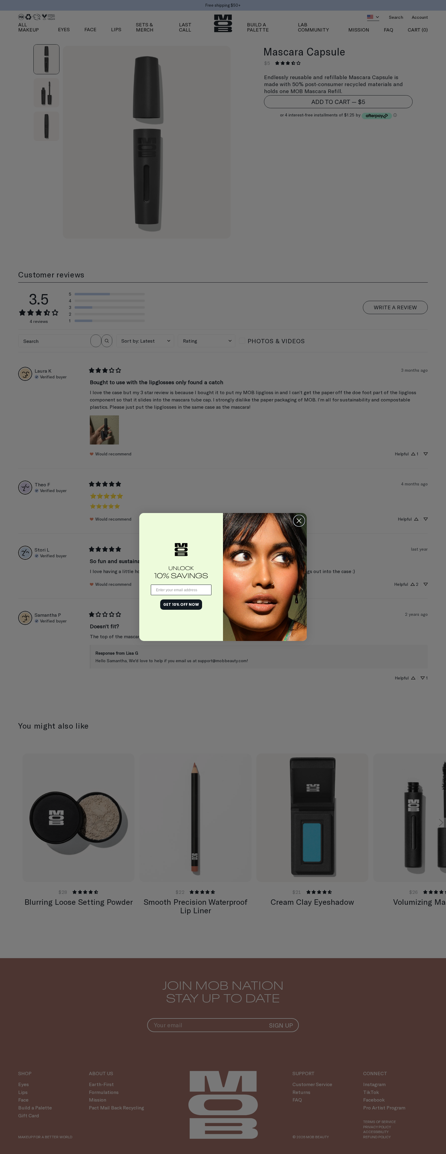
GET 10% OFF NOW (181, 604)
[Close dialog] (299, 520)
